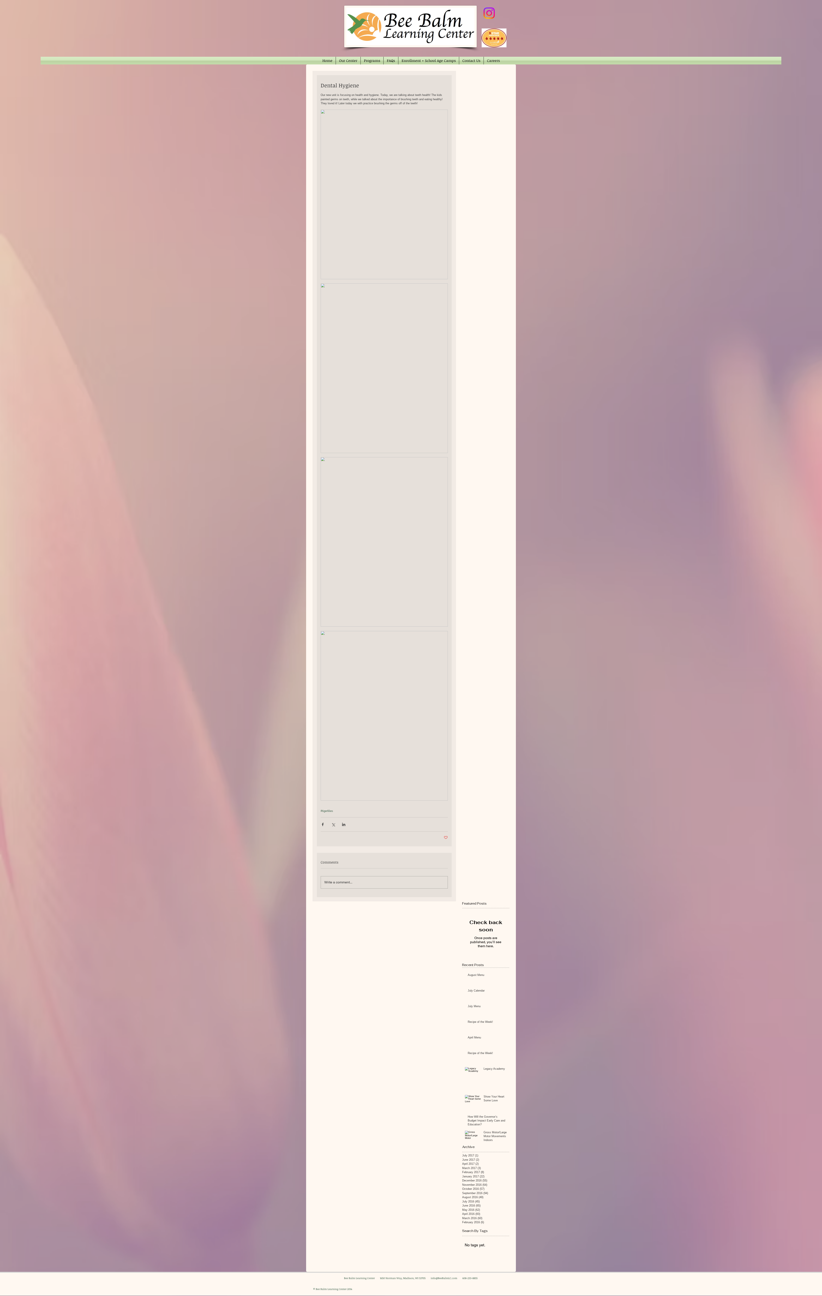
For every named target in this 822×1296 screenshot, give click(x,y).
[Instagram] (489, 13)
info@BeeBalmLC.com (444, 1278)
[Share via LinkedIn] (344, 824)
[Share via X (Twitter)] (333, 824)
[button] (348, 60)
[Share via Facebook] (323, 824)
